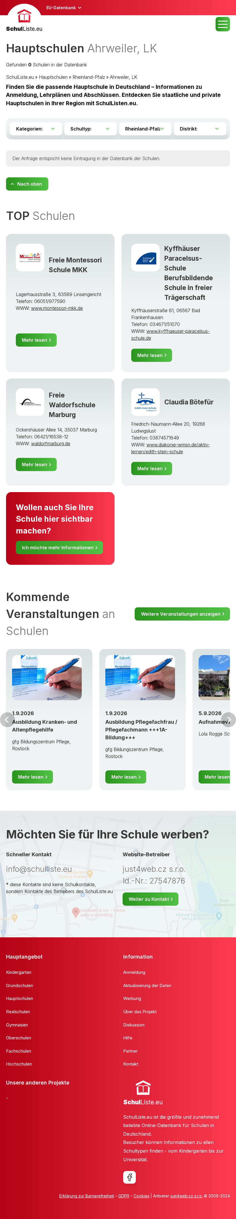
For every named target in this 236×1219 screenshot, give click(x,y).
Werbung (132, 998)
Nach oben (29, 184)
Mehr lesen (34, 340)
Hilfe (127, 1038)
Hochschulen (19, 1064)
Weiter (228, 719)
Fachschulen (18, 1051)
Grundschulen (19, 985)
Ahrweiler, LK (123, 77)
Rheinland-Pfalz (89, 77)
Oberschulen (18, 1038)
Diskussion (133, 1025)
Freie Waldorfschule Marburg (72, 405)
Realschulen (18, 1011)
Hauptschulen (53, 77)
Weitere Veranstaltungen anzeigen (180, 614)
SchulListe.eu (20, 77)
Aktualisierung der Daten (147, 985)
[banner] (24, 18)
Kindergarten (18, 972)
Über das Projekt (140, 1011)
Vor (7, 719)
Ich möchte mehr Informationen (58, 547)
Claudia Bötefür (189, 402)
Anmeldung (134, 972)
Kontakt (130, 1064)
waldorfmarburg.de (50, 443)
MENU (223, 24)
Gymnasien (17, 1025)
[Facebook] (129, 1177)
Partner (130, 1051)
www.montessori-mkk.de (57, 308)
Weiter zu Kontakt (149, 899)
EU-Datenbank (61, 7)
